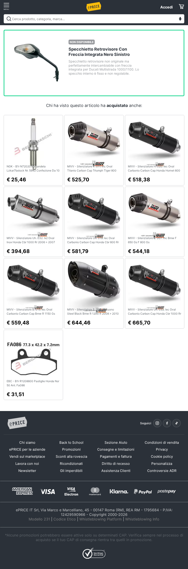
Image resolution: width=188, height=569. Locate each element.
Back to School (71, 442)
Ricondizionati (71, 463)
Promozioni (71, 449)
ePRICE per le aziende (27, 449)
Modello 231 (39, 519)
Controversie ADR (162, 470)
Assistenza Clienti (115, 470)
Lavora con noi (27, 463)
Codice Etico (64, 519)
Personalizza (161, 463)
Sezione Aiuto (116, 442)
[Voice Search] (180, 19)
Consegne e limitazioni (115, 449)
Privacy (162, 449)
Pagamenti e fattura (116, 456)
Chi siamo (27, 442)
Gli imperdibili (71, 470)
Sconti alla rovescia (71, 456)
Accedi (166, 7)
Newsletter (27, 470)
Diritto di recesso (116, 463)
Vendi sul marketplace (27, 456)
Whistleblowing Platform (100, 519)
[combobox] (94, 18)
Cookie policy (162, 456)
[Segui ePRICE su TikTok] (176, 423)
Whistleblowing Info (142, 519)
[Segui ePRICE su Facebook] (167, 423)
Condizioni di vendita (162, 442)
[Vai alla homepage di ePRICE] (17, 423)
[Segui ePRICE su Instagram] (157, 423)
